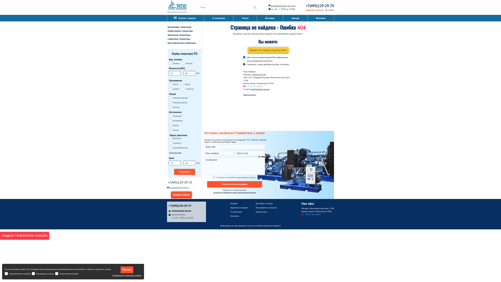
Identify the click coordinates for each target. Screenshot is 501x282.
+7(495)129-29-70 (320, 5)
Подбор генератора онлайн (24, 235)
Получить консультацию (234, 184)
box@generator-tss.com (283, 5)
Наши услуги (261, 211)
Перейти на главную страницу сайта (268, 50)
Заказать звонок (315, 10)
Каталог (234, 203)
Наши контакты (249, 95)
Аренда (295, 18)
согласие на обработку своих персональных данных (234, 192)
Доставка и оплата (264, 203)
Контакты (321, 18)
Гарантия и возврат (239, 207)
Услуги (245, 18)
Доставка (270, 18)
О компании (218, 18)
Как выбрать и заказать (266, 207)
